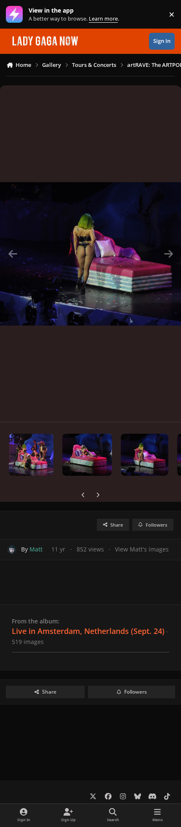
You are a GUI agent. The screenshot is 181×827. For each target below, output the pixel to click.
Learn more (16, 15)
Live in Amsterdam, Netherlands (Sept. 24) (88, 631)
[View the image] (31, 455)
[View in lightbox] (90, 253)
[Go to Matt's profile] (12, 549)
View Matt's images (142, 549)
